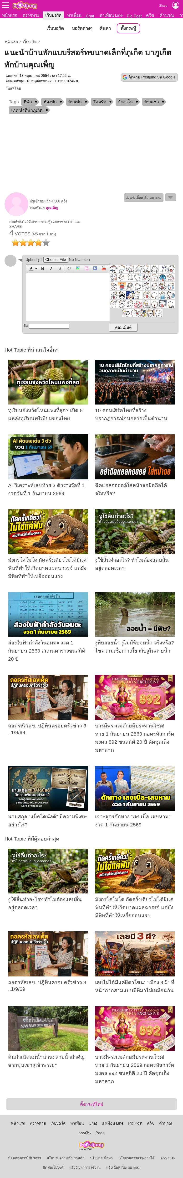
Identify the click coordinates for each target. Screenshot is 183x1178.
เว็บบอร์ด (53, 15)
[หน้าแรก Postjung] (24, 5)
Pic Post (134, 16)
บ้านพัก (75, 101)
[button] (32, 268)
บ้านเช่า (151, 101)
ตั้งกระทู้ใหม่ (91, 1104)
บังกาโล (125, 101)
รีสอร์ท (99, 101)
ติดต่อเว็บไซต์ (53, 1167)
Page (100, 1133)
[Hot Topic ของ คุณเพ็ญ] (16, 215)
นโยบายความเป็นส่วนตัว (65, 1158)
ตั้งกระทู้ (128, 28)
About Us (167, 1158)
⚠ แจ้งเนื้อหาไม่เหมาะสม (143, 197)
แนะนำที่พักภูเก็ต (27, 110)
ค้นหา (105, 28)
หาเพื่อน (74, 15)
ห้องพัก (50, 101)
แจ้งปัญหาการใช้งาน (85, 1167)
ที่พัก (28, 101)
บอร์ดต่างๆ (82, 28)
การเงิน (84, 1133)
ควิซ (150, 15)
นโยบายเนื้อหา (101, 1158)
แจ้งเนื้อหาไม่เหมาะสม (123, 1167)
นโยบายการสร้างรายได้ (136, 1158)
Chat (90, 16)
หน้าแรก (9, 15)
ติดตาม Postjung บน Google (152, 77)
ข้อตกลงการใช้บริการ (24, 1158)
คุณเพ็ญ (52, 208)
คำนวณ (167, 15)
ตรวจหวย (31, 15)
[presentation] (30, 268)
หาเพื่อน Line (111, 15)
